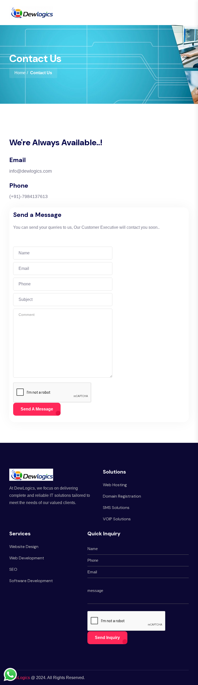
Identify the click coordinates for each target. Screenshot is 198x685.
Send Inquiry (107, 637)
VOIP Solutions (117, 519)
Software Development (31, 580)
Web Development (26, 558)
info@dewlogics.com (30, 171)
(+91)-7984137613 (28, 196)
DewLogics (19, 677)
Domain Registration (122, 496)
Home (20, 73)
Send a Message (37, 409)
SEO (13, 569)
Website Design (23, 546)
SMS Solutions (116, 507)
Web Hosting (115, 485)
